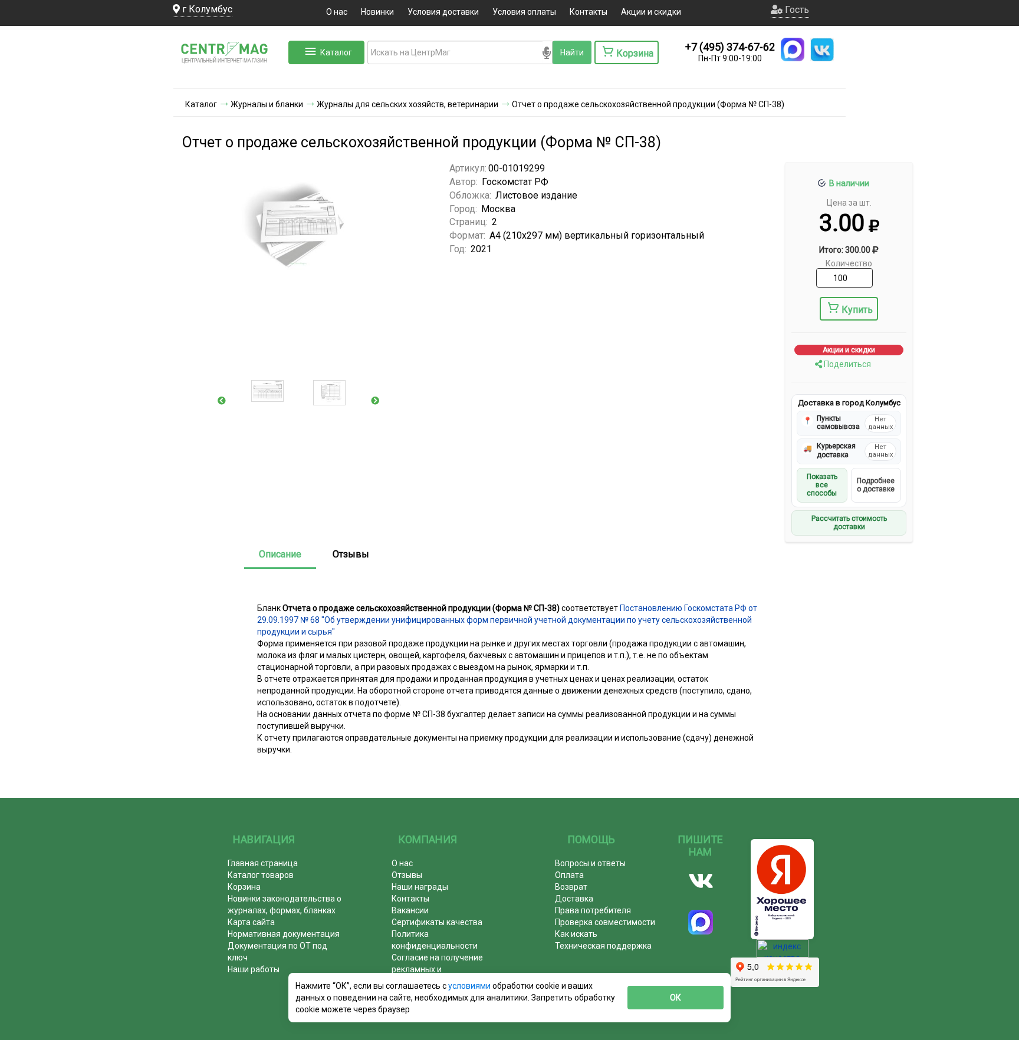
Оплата (569, 875)
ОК (675, 997)
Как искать (576, 934)
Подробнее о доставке (876, 485)
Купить (857, 309)
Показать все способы (822, 485)
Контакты (588, 11)
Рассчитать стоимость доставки (849, 522)
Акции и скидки (651, 11)
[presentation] (222, 401)
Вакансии (410, 910)
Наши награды (420, 887)
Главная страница (263, 863)
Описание (280, 554)
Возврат (571, 887)
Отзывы (351, 554)
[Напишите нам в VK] (822, 49)
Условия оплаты (524, 11)
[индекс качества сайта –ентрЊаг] (782, 952)
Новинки (377, 11)
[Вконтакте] (700, 881)
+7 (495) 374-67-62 (730, 47)
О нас (336, 11)
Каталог (336, 52)
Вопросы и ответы (590, 863)
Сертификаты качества (437, 922)
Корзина (244, 887)
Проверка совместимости (605, 922)
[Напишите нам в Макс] (792, 49)
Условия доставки (443, 11)
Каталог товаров (261, 875)
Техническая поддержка (603, 945)
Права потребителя (593, 910)
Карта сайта (251, 922)
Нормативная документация (284, 934)
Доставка (574, 898)
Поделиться (846, 364)
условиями (470, 986)
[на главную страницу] (229, 76)
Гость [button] (796, 9)
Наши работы (254, 969)
